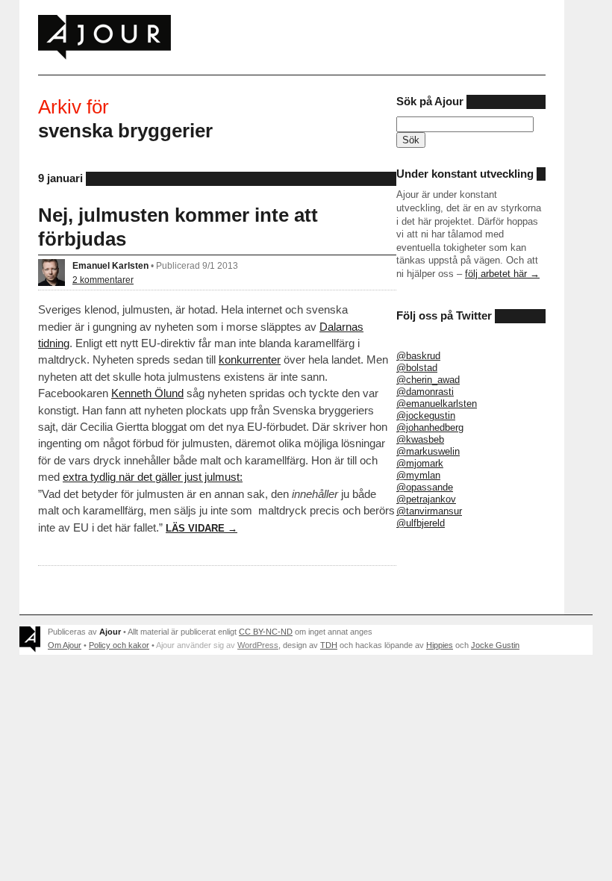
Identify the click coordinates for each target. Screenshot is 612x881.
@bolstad (416, 367)
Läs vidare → (201, 528)
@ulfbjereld (420, 523)
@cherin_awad (428, 379)
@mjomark (419, 463)
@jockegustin (425, 415)
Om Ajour (64, 645)
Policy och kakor (119, 645)
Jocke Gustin (495, 645)
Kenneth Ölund (147, 393)
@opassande (424, 487)
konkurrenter (250, 359)
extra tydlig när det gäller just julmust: (153, 476)
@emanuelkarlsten (436, 403)
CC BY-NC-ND (266, 631)
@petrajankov (426, 499)
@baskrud (418, 355)
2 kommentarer (103, 279)
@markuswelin (428, 451)
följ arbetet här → (502, 273)
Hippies (439, 645)
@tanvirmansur (429, 511)
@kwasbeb (420, 439)
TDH (328, 645)
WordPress (257, 645)
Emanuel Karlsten (110, 265)
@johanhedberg (429, 427)
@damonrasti (425, 391)
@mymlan (418, 475)
